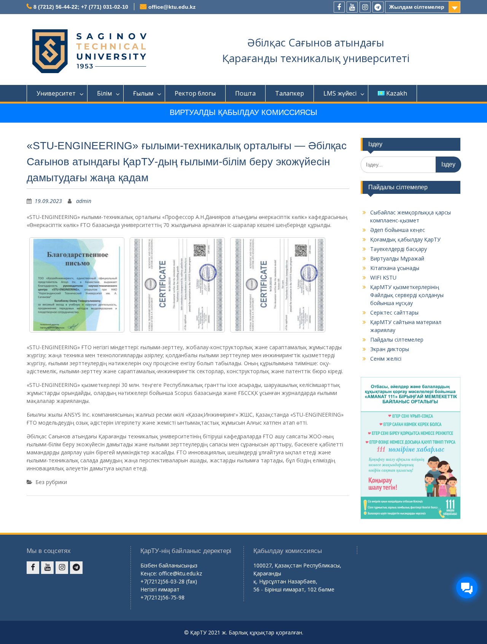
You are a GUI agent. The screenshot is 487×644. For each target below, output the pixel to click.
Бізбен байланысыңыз (168, 565)
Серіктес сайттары (394, 312)
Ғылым (143, 93)
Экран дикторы (389, 349)
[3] (76, 284)
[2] (277, 284)
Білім (104, 93)
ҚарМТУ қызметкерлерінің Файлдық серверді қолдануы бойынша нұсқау (407, 295)
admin (83, 201)
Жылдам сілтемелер (416, 7)
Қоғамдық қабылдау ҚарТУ (405, 239)
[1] (177, 284)
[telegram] (378, 7)
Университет (56, 93)
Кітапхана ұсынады (394, 268)
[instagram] (365, 7)
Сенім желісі (385, 358)
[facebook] (339, 7)
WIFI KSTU (383, 277)
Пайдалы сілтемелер (396, 339)
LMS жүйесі (339, 93)
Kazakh (396, 93)
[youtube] (352, 7)
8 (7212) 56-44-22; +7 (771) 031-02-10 (80, 7)
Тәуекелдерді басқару (398, 248)
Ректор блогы (195, 93)
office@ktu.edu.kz (172, 7)
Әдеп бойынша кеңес (397, 229)
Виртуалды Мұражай (397, 258)
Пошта (245, 93)
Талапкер (289, 93)
